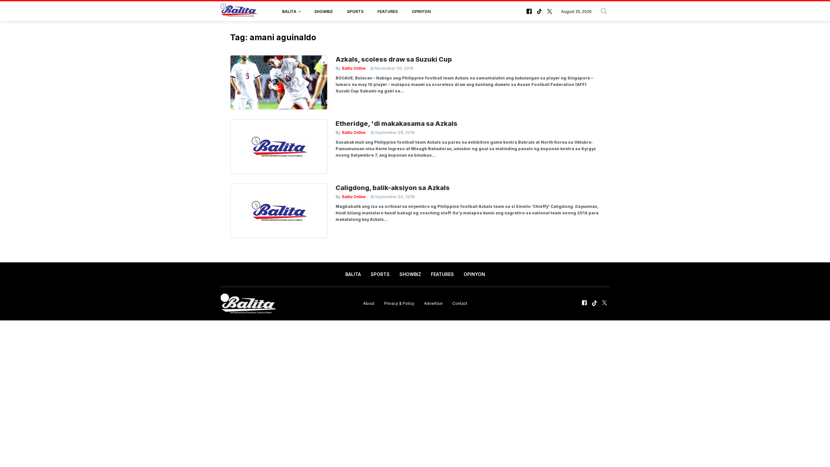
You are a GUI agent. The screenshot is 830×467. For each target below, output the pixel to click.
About (368, 303)
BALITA (289, 11)
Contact (459, 303)
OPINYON (421, 11)
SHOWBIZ (323, 11)
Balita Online (354, 68)
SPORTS (355, 11)
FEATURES (387, 11)
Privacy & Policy (399, 303)
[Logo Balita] (238, 12)
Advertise (433, 303)
